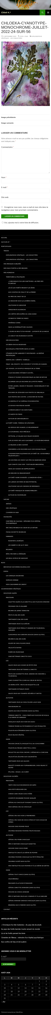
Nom (4, 177)
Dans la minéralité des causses (20, 327)
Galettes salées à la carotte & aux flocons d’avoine (28, 602)
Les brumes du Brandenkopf (19, 473)
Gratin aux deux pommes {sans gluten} (23, 711)
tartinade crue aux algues (18, 761)
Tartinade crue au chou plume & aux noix (24, 702)
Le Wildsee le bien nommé (18, 445)
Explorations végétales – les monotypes (22, 255)
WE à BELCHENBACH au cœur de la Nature (22, 527)
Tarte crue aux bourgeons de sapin (22, 785)
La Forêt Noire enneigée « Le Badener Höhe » (25, 477)
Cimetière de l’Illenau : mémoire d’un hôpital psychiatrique (23, 522)
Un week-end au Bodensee (16, 344)
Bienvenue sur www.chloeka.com (17, 567)
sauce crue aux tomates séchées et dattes (25, 693)
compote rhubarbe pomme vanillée (22, 798)
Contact (7, 909)
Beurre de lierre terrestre (18, 610)
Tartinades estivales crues (18, 689)
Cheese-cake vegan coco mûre (20, 793)
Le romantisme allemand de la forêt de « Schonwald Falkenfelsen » (29, 454)
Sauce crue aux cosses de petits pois (22, 665)
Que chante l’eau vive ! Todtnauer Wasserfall (26, 464)
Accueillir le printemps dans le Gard (20, 349)
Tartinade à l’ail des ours (18, 619)
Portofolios (6, 246)
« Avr (3, 1002)
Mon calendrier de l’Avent (16, 584)
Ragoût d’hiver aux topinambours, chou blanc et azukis (27, 766)
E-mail (4, 187)
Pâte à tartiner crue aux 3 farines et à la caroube (27, 896)
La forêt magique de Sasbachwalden (22, 490)
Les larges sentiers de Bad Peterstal (22, 482)
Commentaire (7, 147)
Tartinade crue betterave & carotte (22, 669)
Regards (9, 549)
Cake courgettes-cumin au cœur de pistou (25, 680)
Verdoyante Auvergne (17, 309)
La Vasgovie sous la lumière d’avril (21, 301)
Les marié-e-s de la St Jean (18, 545)
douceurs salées (10, 593)
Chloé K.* (6, 12)
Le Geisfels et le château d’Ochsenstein (23, 401)
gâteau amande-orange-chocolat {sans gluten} (27, 900)
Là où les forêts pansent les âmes (21, 287)
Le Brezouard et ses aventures (20, 410)
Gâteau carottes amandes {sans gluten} (24, 887)
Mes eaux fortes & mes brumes (16, 268)
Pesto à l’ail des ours (16, 615)
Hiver (8, 739)
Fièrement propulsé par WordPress (12, 1012)
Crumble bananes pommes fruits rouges (24, 831)
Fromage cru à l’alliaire (17, 606)
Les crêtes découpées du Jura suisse (22, 314)
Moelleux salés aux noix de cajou (21, 721)
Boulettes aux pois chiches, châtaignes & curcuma (28, 752)
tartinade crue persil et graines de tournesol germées (26, 629)
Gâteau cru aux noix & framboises (21, 815)
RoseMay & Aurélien (16, 540)
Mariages (9, 536)
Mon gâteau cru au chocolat (20, 807)
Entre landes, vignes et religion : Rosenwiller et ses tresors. (28, 387)
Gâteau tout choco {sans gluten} (21, 874)
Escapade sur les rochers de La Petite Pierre (25, 381)
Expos (6, 571)
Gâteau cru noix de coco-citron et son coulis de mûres (27, 821)
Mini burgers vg (14, 706)
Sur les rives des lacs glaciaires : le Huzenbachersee (28, 440)
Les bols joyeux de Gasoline (17, 558)
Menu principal (48, 12)
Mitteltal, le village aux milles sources (23, 436)
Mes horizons (9, 272)
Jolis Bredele (13, 879)
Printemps (10, 597)
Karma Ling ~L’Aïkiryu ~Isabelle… (18, 359)
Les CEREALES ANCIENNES (15, 575)
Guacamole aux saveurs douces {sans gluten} (26, 634)
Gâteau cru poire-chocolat (19, 839)
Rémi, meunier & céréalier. (16, 554)
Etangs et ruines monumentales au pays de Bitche (27, 377)
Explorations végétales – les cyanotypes (22, 259)
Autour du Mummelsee (17, 495)
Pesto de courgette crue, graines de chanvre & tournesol (27, 675)
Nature (6, 499)
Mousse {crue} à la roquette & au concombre (26, 743)
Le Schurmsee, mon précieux (19, 431)
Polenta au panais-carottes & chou (22, 748)
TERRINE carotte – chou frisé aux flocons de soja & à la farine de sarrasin (28, 716)
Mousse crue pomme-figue (18, 826)
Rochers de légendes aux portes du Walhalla (26, 392)
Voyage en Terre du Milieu (18, 318)
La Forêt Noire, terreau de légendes (20, 423)
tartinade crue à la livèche (19, 623)
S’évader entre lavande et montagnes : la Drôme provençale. (25, 354)
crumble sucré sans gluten (19, 861)
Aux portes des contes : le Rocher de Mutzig (25, 397)
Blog (3, 562)
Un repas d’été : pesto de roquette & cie (23, 684)
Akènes (8, 503)
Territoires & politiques (15, 277)
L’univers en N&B (12, 512)
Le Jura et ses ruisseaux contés (20, 336)
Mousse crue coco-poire (18, 848)
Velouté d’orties (14, 647)
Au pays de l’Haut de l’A (17, 296)
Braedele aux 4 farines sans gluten (22, 905)
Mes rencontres (12, 340)
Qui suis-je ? (5, 242)
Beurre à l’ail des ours (17, 639)
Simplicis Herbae (12, 580)
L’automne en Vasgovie (17, 305)
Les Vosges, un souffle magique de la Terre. (23, 368)
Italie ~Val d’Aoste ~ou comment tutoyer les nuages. (26, 364)
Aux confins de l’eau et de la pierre (22, 292)
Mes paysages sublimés (12, 264)
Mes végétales (11, 508)
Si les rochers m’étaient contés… (21, 373)
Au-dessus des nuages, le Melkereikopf (23, 427)
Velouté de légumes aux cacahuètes (22, 756)
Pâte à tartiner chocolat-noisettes (22, 844)
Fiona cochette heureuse (16, 532)
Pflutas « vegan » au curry (18, 772)
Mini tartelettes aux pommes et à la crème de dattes (28, 865)
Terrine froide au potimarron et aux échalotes (27, 726)
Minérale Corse (14, 322)
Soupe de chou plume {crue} (19, 643)
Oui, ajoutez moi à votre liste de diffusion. (21, 223)
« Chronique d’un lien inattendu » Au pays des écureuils (25, 282)
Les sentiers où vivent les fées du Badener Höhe (27, 460)
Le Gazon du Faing (15, 414)
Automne (9, 698)
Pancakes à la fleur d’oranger (20, 883)
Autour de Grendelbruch (18, 418)
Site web (4, 197)
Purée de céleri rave (16, 652)
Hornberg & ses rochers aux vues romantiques (27, 449)
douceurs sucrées (11, 776)
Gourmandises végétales (11, 589)
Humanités (8, 517)
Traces (6, 250)
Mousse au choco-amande (18, 892)
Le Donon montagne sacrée (19, 405)
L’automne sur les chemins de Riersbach (23, 486)
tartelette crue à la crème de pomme (22, 852)
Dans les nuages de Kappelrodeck (21, 469)
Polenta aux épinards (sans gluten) (22, 730)
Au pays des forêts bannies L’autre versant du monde (20, 929)
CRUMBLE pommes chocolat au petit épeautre (26, 857)
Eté (7, 660)
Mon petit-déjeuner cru (17, 789)
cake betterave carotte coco (20, 656)
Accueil (4, 237)
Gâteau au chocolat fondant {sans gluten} (25, 802)
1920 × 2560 (24, 36)
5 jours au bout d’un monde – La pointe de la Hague (28, 331)
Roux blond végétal (16, 735)
